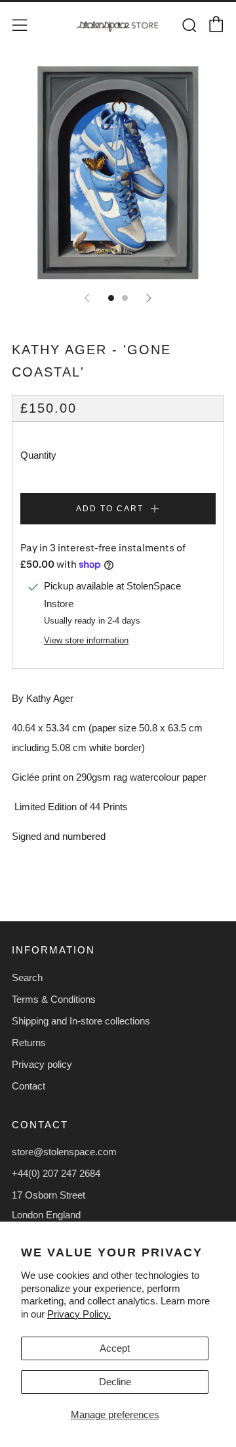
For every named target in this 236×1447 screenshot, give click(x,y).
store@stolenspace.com (64, 1151)
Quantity (38, 455)
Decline (115, 1381)
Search (27, 977)
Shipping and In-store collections (81, 1020)
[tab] (111, 298)
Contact (28, 1085)
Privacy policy (42, 1064)
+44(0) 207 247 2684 (56, 1173)
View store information (86, 640)
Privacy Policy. (79, 1314)
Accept (115, 1348)
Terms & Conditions (54, 999)
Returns (29, 1042)
